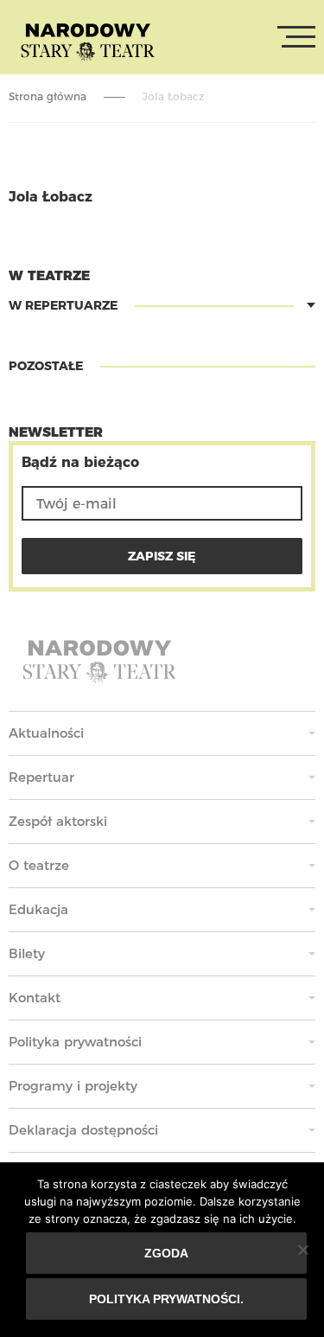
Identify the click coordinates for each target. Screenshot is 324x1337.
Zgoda (166, 1253)
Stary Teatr (88, 40)
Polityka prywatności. (166, 1299)
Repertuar (41, 777)
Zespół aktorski (58, 821)
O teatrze (39, 865)
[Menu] (296, 37)
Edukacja (38, 909)
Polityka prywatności (75, 1041)
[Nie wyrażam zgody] (302, 1249)
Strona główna (47, 96)
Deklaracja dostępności (83, 1130)
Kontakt (34, 997)
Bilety (27, 953)
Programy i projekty (73, 1086)
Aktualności (46, 733)
